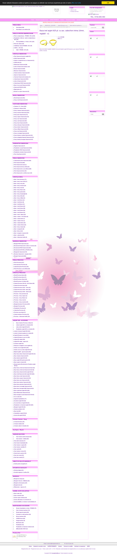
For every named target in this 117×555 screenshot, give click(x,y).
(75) (26, 508)
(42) (20, 522)
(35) (19, 423)
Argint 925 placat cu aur (62, 25)
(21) (21, 127)
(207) (21, 110)
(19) (19, 43)
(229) (22, 304)
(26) (20, 118)
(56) (22, 351)
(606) (20, 256)
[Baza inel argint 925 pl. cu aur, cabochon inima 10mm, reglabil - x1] (28, 6)
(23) (17, 396)
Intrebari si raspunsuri (82, 19)
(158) (20, 27)
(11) (19, 343)
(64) (20, 518)
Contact (62, 19)
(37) (22, 528)
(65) (17, 411)
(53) (22, 378)
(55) (21, 129)
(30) (23, 173)
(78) (23, 45)
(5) (20, 308)
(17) (22, 77)
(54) (20, 131)
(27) (20, 277)
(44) (19, 210)
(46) (20, 285)
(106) (22, 247)
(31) (20, 524)
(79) (20, 252)
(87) (22, 72)
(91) (23, 249)
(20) (22, 66)
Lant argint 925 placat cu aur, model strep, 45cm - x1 (22, 537)
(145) (21, 347)
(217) (19, 262)
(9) (21, 166)
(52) (21, 472)
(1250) (24, 36)
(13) (20, 75)
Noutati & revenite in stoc (42, 19)
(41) (18, 47)
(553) (21, 79)
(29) (22, 291)
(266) (19, 162)
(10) (21, 233)
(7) (19, 145)
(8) (21, 133)
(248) (22, 168)
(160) (22, 160)
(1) (24, 60)
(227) (23, 327)
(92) (22, 85)
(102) (22, 254)
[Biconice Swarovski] (97, 95)
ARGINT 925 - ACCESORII (50, 25)
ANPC (88, 546)
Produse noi (16, 532)
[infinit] (97, 38)
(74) (23, 510)
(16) (19, 189)
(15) (22, 56)
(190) (21, 390)
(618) (21, 335)
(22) (19, 206)
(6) (20, 154)
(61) (19, 191)
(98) (20, 64)
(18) (22, 316)
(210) (24, 325)
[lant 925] (97, 76)
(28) (20, 275)
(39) (20, 120)
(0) (21, 91)
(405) (23, 405)
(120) (25, 41)
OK (108, 3)
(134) (20, 81)
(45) (22, 49)
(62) (24, 436)
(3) (20, 312)
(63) (20, 171)
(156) (19, 339)
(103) (21, 112)
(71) (20, 179)
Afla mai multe (76, 3)
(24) (22, 83)
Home (32, 19)
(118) (19, 58)
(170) (21, 116)
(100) (20, 87)
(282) (24, 374)
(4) (19, 70)
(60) (19, 68)
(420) (20, 106)
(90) (24, 283)
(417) (21, 100)
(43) (22, 287)
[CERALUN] (97, 57)
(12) (17, 62)
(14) (23, 29)
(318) (20, 108)
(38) (19, 208)
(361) (19, 97)
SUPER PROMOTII (54, 19)
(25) (22, 268)
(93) (21, 516)
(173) (21, 114)
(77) (20, 398)
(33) (24, 353)
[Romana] (96, 14)
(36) (22, 480)
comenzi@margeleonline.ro (53, 543)
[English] (90, 14)
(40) (21, 281)
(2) (20, 295)
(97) (21, 356)
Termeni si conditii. (70, 19)
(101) (22, 331)
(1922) (23, 148)
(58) (22, 337)
